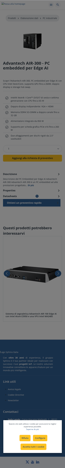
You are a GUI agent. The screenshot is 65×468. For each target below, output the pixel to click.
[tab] (31, 179)
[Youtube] (33, 462)
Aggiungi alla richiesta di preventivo (32, 158)
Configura (40, 438)
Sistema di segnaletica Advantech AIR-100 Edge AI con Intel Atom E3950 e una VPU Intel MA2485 (31, 315)
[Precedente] (7, 273)
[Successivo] (58, 273)
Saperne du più (32, 429)
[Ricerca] (58, 5)
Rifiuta (25, 438)
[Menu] (51, 5)
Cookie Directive (16, 394)
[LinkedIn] (37, 462)
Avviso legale (14, 389)
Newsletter (13, 400)
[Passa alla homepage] (13, 5)
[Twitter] (28, 462)
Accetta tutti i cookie (33, 446)
